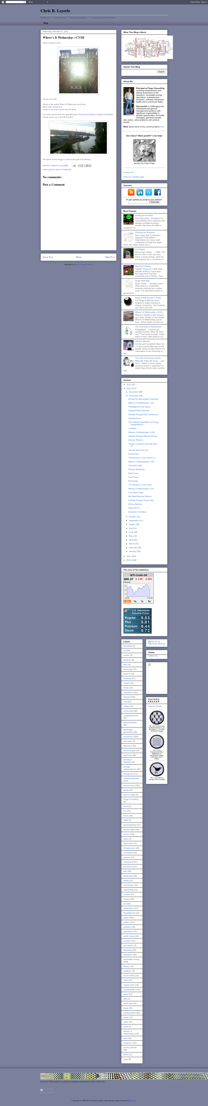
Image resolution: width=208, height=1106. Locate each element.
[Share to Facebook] (87, 165)
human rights (129, 829)
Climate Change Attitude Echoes (142, 436)
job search (128, 866)
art (124, 650)
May (131, 536)
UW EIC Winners (142, 341)
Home (79, 257)
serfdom (127, 971)
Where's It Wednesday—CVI (141, 489)
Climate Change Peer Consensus (143, 414)
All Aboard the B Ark (144, 215)
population (128, 931)
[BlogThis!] (81, 165)
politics (126, 922)
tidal (125, 999)
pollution (127, 927)
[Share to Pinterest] (89, 165)
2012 (129, 388)
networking (128, 890)
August (132, 524)
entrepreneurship (131, 778)
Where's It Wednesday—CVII (141, 462)
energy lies (128, 774)
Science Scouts (155, 706)
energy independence (129, 768)
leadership (128, 876)
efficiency (127, 746)
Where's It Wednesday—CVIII (141, 432)
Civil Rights (140, 249)
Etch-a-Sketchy (135, 504)
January (133, 551)
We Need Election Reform (140, 496)
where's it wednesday (63, 169)
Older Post (109, 257)
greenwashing (129, 825)
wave (125, 1026)
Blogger (133, 1100)
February (133, 547)
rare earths (128, 945)
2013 (129, 384)
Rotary (126, 966)
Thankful (132, 428)
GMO (125, 820)
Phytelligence (129, 913)
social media (129, 975)
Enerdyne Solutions (127, 761)
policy (125, 917)
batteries (127, 660)
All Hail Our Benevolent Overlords (143, 399)
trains (125, 1008)
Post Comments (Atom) (84, 264)
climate (126, 697)
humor (126, 834)
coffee (126, 706)
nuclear (126, 894)
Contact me (128, 172)
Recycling (127, 950)
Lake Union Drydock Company (91, 114)
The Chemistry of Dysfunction (148, 327)
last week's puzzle (57, 109)
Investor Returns (135, 440)
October (133, 517)
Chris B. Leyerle (55, 10)
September (134, 520)
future (126, 816)
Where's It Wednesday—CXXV (149, 312)
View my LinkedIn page (133, 177)
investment (128, 862)
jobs (125, 871)
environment (129, 785)
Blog (46, 23)
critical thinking (130, 722)
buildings (127, 678)
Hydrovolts (128, 843)
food (125, 806)
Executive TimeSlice (137, 512)
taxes (125, 994)
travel (125, 1017)
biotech (126, 674)
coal (125, 701)
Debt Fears (133, 473)
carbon (126, 683)
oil (124, 904)
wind (125, 1038)
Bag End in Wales (143, 266)
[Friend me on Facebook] (157, 691)
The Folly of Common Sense (148, 358)
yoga (125, 1059)
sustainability (129, 989)
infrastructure (129, 848)
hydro (125, 839)
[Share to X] (84, 165)
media (126, 880)
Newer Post (48, 257)
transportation (129, 1013)
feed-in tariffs (129, 795)
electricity (127, 755)
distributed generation (128, 730)
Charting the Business (145, 232)
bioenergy (127, 669)
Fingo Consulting (131, 799)
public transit (129, 936)
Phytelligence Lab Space (139, 407)
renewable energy (131, 959)
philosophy (128, 908)
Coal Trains (133, 477)
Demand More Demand (138, 410)
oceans (126, 899)
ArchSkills (127, 646)
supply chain (129, 985)
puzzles (52, 169)
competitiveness (130, 715)
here (84, 104)
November (134, 396)
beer (125, 664)
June (131, 532)
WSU (125, 1054)
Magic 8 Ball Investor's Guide (148, 298)
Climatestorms (134, 418)
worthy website (130, 1047)
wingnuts (127, 1043)
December (134, 392)
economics (128, 736)
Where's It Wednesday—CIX (141, 403)
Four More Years (135, 492)
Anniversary (133, 454)
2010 (129, 560)
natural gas (128, 885)
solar (125, 980)
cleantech (127, 692)
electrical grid (129, 750)
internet (126, 857)
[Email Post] (74, 165)
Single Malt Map (142, 281)
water (125, 1022)
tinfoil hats (127, 1003)
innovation (128, 853)
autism (126, 655)
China (126, 688)
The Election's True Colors (140, 485)
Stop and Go (134, 508)
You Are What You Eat (138, 450)
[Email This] (79, 165)
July (131, 528)
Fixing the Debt (135, 465)
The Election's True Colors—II (141, 458)
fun (124, 811)
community (128, 711)
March (132, 544)
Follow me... (153, 656)
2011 (128, 556)
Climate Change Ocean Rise (141, 500)
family (126, 790)
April (131, 540)
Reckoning (133, 481)
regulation (127, 954)
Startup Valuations (136, 469)
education (127, 741)
